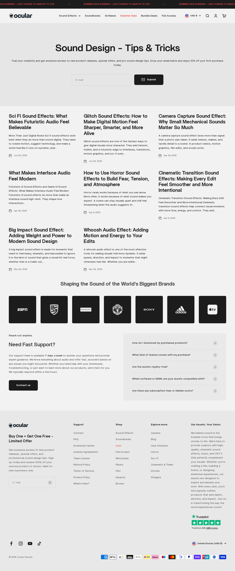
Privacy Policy (81, 477)
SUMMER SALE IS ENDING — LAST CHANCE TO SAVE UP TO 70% (112, 4)
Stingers (156, 477)
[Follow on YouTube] (30, 543)
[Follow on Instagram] (20, 543)
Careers (155, 433)
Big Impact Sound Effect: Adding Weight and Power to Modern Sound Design (40, 236)
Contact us (23, 385)
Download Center (84, 445)
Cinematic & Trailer (162, 464)
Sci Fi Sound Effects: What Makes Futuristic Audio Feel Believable (39, 122)
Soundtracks (92, 15)
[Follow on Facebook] (11, 543)
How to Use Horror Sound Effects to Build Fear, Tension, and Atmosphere (116, 179)
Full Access (169, 15)
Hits (118, 471)
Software (110, 15)
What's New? (81, 483)
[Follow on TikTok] (39, 543)
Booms (120, 483)
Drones (155, 471)
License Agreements (85, 452)
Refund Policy (81, 464)
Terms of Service (83, 471)
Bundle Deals (149, 15)
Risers (119, 464)
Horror (155, 452)
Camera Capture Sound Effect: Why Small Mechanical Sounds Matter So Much (192, 122)
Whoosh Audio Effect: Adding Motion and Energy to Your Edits (116, 236)
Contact (78, 433)
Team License (81, 458)
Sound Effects (68, 15)
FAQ (76, 439)
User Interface (159, 445)
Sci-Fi (154, 458)
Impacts (120, 477)
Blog (153, 439)
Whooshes (122, 458)
